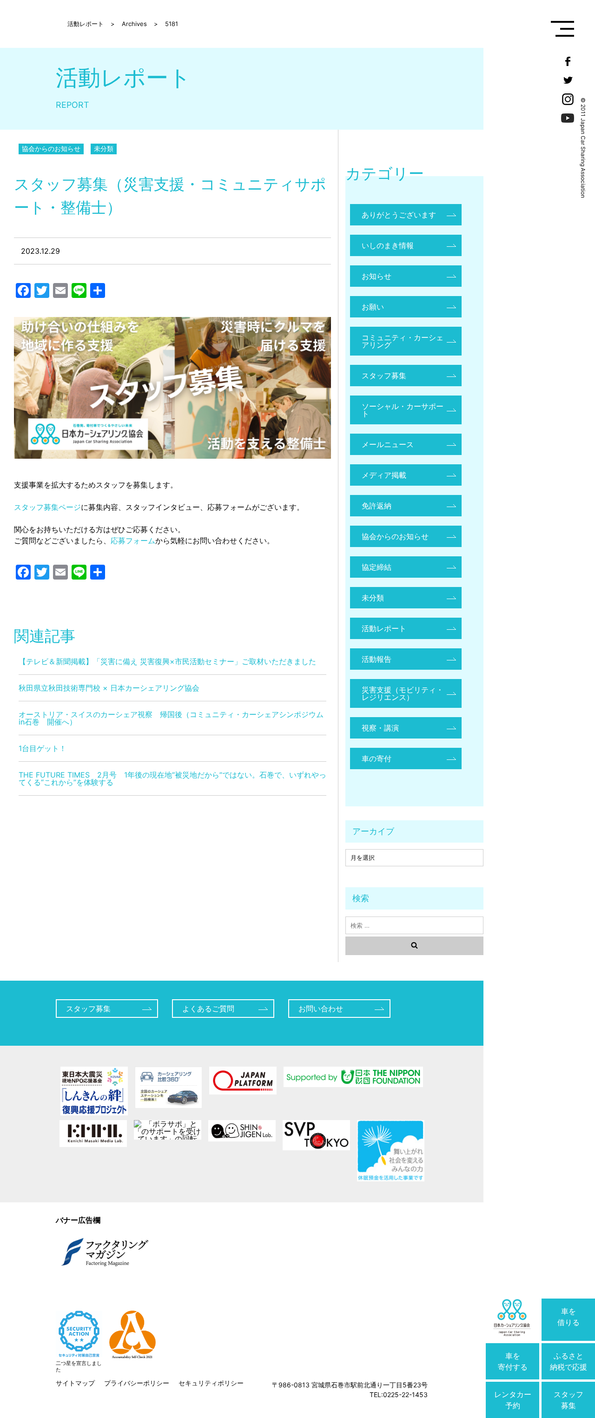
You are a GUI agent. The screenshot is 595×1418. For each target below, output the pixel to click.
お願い (373, 306)
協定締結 (376, 567)
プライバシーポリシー (136, 1383)
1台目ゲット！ (42, 748)
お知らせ (376, 276)
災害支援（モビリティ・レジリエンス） (402, 693)
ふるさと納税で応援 (568, 1361)
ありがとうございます (399, 214)
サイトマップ (75, 1383)
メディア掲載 (384, 475)
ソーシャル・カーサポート (402, 410)
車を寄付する (513, 1361)
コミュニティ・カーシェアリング (402, 341)
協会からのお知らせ (51, 148)
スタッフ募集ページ (47, 507)
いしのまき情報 (388, 245)
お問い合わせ (320, 1008)
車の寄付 (376, 758)
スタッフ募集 (568, 1400)
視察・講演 (380, 727)
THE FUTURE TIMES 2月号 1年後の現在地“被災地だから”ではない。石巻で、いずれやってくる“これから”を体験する (172, 778)
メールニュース (388, 444)
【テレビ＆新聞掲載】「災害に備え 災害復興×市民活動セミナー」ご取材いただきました (167, 661)
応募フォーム (133, 540)
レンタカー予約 (512, 1400)
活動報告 (376, 659)
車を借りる (568, 1316)
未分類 (103, 148)
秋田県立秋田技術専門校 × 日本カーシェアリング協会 (109, 688)
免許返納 (376, 505)
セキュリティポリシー (211, 1383)
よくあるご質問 (208, 1008)
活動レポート (384, 628)
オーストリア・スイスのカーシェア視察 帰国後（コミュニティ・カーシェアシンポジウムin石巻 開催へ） (171, 718)
